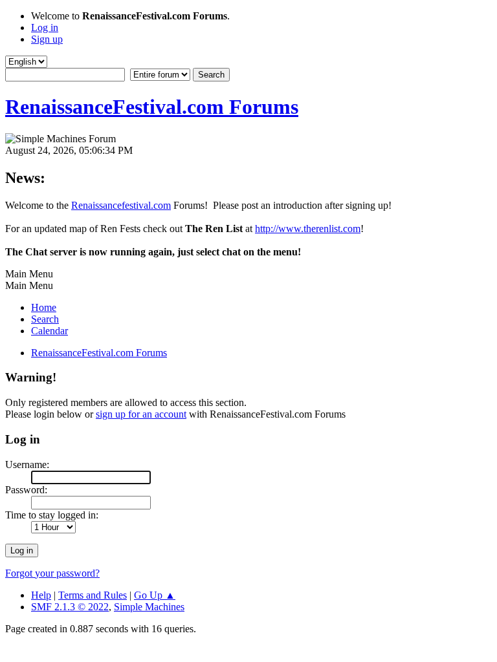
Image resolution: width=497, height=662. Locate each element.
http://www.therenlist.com (307, 228)
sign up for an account (141, 414)
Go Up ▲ (154, 595)
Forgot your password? (52, 573)
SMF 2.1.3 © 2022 (70, 606)
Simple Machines (149, 606)
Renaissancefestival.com (121, 205)
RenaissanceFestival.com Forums (151, 106)
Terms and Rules (92, 595)
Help (41, 595)
